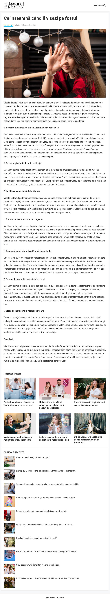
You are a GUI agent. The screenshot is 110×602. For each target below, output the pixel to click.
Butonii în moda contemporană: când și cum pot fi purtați (41, 511)
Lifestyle (8, 25)
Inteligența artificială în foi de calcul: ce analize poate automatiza (44, 524)
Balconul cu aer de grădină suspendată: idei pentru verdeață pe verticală (47, 578)
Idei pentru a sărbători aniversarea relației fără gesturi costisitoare (51, 405)
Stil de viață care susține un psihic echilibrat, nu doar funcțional (88, 440)
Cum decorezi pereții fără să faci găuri (33, 457)
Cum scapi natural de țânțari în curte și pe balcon (37, 565)
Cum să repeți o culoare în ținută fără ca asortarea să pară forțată (45, 498)
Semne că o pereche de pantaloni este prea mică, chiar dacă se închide (47, 484)
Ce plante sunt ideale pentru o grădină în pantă (36, 538)
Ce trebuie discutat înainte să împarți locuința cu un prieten (19, 403)
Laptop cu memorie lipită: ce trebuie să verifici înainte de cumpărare (46, 471)
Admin (17, 25)
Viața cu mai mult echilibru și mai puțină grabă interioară (18, 438)
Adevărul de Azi (52, 598)
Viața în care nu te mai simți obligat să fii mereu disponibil (54, 438)
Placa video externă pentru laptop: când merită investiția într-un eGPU (46, 551)
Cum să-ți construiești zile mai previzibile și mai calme (89, 403)
